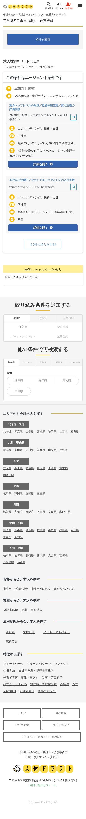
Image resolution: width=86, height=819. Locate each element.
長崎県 (30, 555)
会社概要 (61, 713)
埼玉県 (41, 468)
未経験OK (9, 691)
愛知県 (67, 380)
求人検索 (49, 8)
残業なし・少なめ (15, 684)
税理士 (7, 588)
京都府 (18, 511)
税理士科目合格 (40, 588)
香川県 (75, 530)
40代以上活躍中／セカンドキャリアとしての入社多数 (42, 179)
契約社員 (29, 632)
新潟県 (7, 449)
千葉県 (52, 468)
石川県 (30, 449)
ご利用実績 (22, 724)
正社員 (23, 326)
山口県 (52, 530)
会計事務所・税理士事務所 (36, 670)
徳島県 (63, 530)
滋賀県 (7, 511)
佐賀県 (18, 555)
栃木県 (18, 468)
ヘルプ (22, 713)
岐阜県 (19, 380)
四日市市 (61, 14)
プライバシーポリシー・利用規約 (42, 736)
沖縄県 (21, 562)
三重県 (49, 14)
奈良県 (52, 511)
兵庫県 (41, 511)
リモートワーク (13, 663)
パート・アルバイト (56, 632)
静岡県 (43, 380)
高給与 (64, 684)
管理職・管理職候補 (43, 684)
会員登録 (69, 8)
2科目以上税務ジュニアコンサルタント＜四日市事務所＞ (38, 117)
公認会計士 (21, 588)
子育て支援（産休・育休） (20, 677)
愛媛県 (7, 537)
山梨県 (52, 449)
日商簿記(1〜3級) (63, 588)
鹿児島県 (8, 562)
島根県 (18, 530)
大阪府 (30, 511)
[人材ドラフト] (18, 6)
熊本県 (41, 555)
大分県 (52, 555)
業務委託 (12, 641)
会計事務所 (10, 610)
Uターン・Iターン (39, 663)
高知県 (18, 537)
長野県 (63, 449)
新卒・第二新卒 (52, 677)
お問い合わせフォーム (43, 785)
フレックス (61, 663)
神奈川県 (8, 475)
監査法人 (37, 610)
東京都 (63, 468)
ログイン (59, 8)
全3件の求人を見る (42, 244)
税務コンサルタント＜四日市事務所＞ (32, 187)
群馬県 (30, 468)
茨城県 (7, 468)
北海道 (7, 431)
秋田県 (52, 431)
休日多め (9, 670)
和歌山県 (64, 511)
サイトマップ (61, 724)
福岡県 (7, 555)
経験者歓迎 (27, 691)
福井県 (41, 449)
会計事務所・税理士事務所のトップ (23, 14)
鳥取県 (7, 530)
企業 (24, 610)
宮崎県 (63, 555)
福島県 (75, 431)
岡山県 (30, 530)
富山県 (18, 449)
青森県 (18, 431)
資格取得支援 (47, 691)
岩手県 (30, 431)
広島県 (41, 530)
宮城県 (41, 431)
